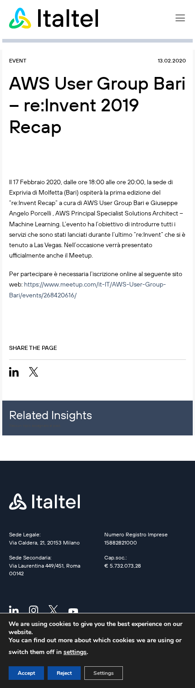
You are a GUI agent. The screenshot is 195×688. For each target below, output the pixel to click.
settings (75, 652)
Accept (26, 673)
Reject (64, 673)
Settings (103, 673)
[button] (180, 18)
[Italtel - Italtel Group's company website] (54, 18)
